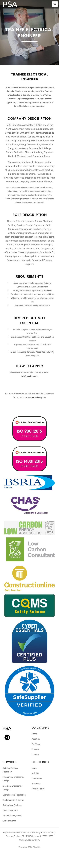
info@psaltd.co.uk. (29, 376)
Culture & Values (33, 397)
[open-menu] (55, 4)
